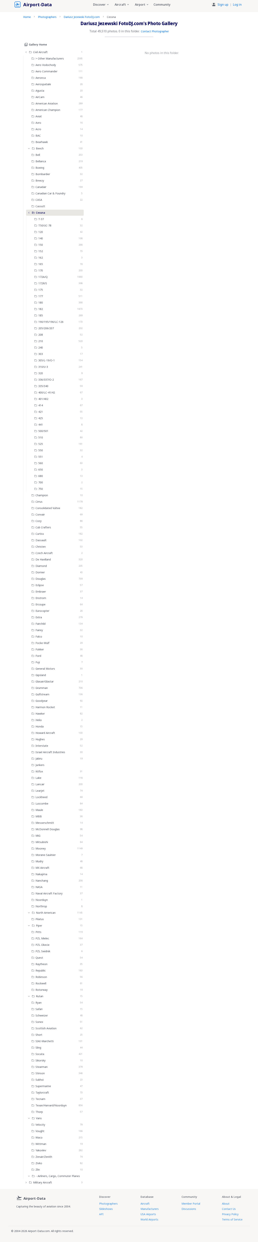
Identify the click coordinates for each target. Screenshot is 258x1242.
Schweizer (42, 1015)
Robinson (41, 977)
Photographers (47, 17)
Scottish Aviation (46, 1028)
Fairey (39, 630)
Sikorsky (41, 1060)
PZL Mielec (42, 938)
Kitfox (39, 771)
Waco (39, 1137)
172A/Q (43, 277)
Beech (40, 148)
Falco (39, 636)
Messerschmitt (45, 823)
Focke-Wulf (42, 643)
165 (40, 264)
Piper (39, 925)
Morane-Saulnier (46, 855)
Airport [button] (140, 4)
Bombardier (43, 174)
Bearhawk (42, 142)
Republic (41, 970)
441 (40, 424)
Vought (40, 1131)
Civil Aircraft (40, 52)
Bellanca (41, 161)
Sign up (223, 4)
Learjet (40, 790)
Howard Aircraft (45, 733)
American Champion (48, 110)
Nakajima (41, 874)
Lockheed (41, 797)
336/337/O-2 (46, 379)
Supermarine (43, 1086)
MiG (38, 835)
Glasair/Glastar (45, 681)
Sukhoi (40, 1079)
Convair (40, 514)
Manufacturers (150, 1209)
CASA (39, 200)
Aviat (39, 116)
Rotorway (42, 990)
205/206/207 (46, 328)
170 (40, 270)
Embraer (41, 591)
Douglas (41, 578)
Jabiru (39, 758)
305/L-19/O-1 (46, 360)
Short (39, 1034)
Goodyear (42, 701)
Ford (38, 656)
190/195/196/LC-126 (50, 322)
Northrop (41, 906)
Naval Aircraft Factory (49, 893)
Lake (38, 778)
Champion (42, 495)
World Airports (149, 1219)
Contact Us (229, 1209)
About (225, 1203)
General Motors (45, 668)
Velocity (40, 1124)
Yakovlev (41, 1150)
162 (40, 257)
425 (40, 418)
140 (40, 238)
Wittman (41, 1144)
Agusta (40, 90)
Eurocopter (42, 611)
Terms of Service (232, 1219)
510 (40, 437)
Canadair (41, 187)
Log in (237, 4)
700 (40, 482)
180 (40, 302)
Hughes (40, 739)
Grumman (42, 688)
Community (162, 4)
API (101, 1214)
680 (40, 476)
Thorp (39, 1112)
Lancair (40, 784)
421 (40, 411)
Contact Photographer (155, 31)
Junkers (40, 765)
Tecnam (40, 1099)
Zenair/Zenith (44, 1157)
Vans (39, 1118)
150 (40, 245)
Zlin (38, 1169)
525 (40, 444)
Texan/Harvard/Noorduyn (51, 1105)
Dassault (41, 540)
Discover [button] (99, 4)
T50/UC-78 (44, 225)
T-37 (41, 219)
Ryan (39, 1002)
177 (40, 296)
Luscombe (42, 803)
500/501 (43, 431)
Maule (39, 810)
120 (40, 232)
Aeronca (41, 78)
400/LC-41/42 (46, 392)
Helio (39, 720)
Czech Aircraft (44, 553)
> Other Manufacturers (50, 58)
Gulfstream (42, 694)
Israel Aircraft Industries (50, 752)
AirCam (40, 97)
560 (40, 463)
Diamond (41, 566)
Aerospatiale (43, 84)
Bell (38, 155)
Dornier (40, 572)
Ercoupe (41, 604)
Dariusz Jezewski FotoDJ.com (82, 17)
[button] (226, 4)
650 (40, 469)
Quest (39, 957)
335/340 (43, 386)
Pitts (38, 932)
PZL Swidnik (43, 951)
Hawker (40, 713)
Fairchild (41, 623)
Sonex (39, 1022)
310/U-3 (43, 367)
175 (40, 289)
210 (40, 341)
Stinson (40, 1073)
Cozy (39, 521)
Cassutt (40, 206)
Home (27, 17)
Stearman (42, 1067)
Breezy (40, 180)
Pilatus (40, 919)
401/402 (43, 399)
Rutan (39, 996)
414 (40, 405)
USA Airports (148, 1214)
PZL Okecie (42, 945)
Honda (40, 726)
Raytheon (41, 964)
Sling (38, 1047)
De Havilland (43, 559)
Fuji (38, 662)
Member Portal (191, 1203)
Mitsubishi (42, 842)
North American (46, 912)
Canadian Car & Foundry (50, 193)
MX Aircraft (42, 867)
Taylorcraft (42, 1092)
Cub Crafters (43, 527)
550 (40, 450)
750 (40, 489)
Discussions (189, 1209)
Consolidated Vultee (48, 508)
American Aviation (47, 103)
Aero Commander (46, 71)
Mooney (41, 848)
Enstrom (41, 598)
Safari (39, 1009)
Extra (39, 617)
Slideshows (106, 1209)
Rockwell (41, 983)
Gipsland (41, 675)
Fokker (40, 649)
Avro (38, 122)
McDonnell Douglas (48, 829)
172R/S (42, 283)
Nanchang (42, 880)
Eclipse (40, 585)
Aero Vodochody (46, 65)
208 (40, 334)
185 (40, 315)
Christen (41, 546)
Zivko (39, 1163)
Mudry (39, 861)
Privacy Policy (230, 1214)
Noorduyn (42, 900)
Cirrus (39, 501)
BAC (38, 135)
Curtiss (40, 534)
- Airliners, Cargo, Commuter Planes (58, 1176)
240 (40, 347)
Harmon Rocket (45, 707)
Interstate (42, 745)
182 (40, 309)
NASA (39, 887)
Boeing (40, 167)
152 (40, 251)
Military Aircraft (42, 1182)
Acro (38, 129)
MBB (39, 816)
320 (40, 373)
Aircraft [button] (120, 4)
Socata (40, 1054)
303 (40, 354)
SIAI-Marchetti (45, 1041)
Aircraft (145, 1203)
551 (40, 456)
